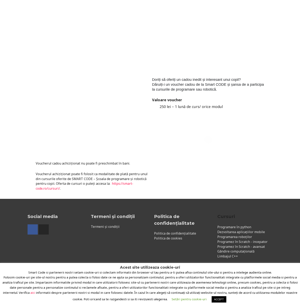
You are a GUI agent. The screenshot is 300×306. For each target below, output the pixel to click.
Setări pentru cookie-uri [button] (189, 299)
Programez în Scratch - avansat (241, 246)
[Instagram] (44, 229)
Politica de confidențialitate (175, 233)
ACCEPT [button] (219, 299)
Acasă (77, 8)
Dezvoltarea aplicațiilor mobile (241, 232)
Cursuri (146, 8)
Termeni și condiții (105, 226)
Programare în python (234, 227)
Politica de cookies (168, 238)
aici (32, 292)
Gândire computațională (235, 251)
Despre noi (96, 8)
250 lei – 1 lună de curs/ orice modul (191, 107)
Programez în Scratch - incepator (242, 241)
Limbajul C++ (227, 256)
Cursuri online (123, 8)
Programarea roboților (234, 237)
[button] (253, 8)
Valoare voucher (167, 99)
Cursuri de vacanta (173, 8)
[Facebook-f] (33, 229)
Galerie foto (203, 8)
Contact (224, 8)
